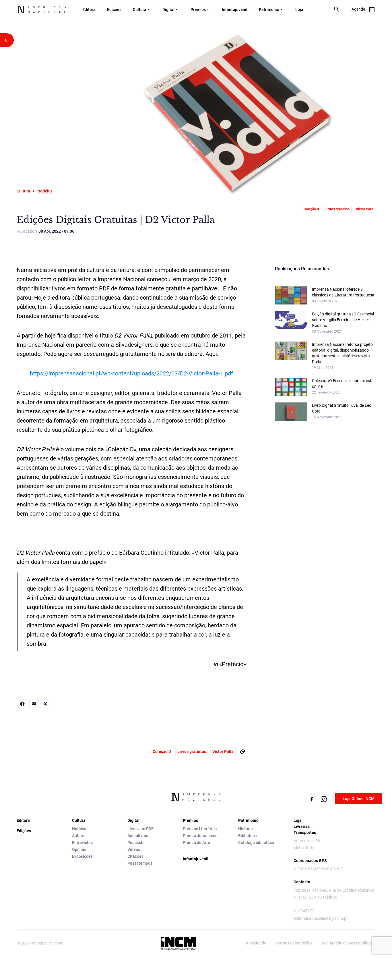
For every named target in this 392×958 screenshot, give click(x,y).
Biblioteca (247, 835)
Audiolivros (137, 835)
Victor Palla (364, 209)
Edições (114, 9)
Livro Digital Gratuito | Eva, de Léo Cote (341, 408)
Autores (79, 835)
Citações (135, 856)
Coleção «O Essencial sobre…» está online (343, 383)
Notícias (79, 828)
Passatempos (139, 863)
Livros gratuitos (337, 209)
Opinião (79, 849)
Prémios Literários (200, 828)
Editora (89, 9)
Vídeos (133, 849)
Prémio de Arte (196, 842)
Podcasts (135, 842)
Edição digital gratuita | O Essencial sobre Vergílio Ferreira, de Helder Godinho (343, 320)
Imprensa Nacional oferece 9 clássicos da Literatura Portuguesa (343, 292)
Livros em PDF (140, 828)
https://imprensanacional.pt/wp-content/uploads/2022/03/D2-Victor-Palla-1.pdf (131, 373)
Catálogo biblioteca (256, 842)
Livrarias (302, 826)
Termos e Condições (294, 943)
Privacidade (255, 943)
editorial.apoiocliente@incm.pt (321, 918)
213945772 (304, 911)
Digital (168, 9)
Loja (299, 9)
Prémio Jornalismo (200, 835)
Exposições (82, 856)
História (245, 828)
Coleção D (311, 209)
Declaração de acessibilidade (348, 943)
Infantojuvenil (234, 9)
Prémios (198, 9)
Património (269, 9)
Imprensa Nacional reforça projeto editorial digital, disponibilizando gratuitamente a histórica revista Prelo (342, 353)
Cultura (139, 9)
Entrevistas (82, 842)
